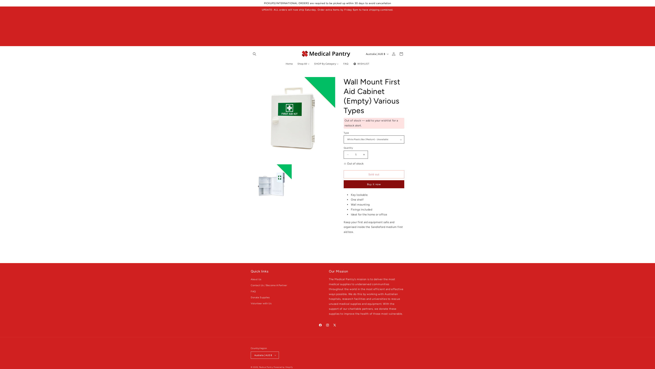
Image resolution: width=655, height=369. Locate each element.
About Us (256, 279)
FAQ (253, 291)
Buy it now (374, 184)
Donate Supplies (260, 297)
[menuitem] (289, 63)
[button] (254, 54)
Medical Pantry (266, 367)
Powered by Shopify (283, 367)
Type (346, 133)
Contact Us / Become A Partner (269, 285)
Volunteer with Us (261, 303)
